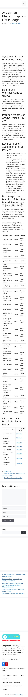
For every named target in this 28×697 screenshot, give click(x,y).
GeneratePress (19, 694)
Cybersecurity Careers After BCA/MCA (13, 593)
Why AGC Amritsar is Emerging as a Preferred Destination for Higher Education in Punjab (12, 585)
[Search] (23, 532)
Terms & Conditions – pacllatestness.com (12, 682)
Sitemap (22, 675)
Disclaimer (5, 689)
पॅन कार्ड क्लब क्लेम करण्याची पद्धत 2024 (13, 478)
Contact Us (15, 675)
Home (4, 675)
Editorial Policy (6, 678)
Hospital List (7, 471)
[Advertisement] (14, 38)
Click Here (19, 434)
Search (4, 529)
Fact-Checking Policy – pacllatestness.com (12, 685)
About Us (9, 675)
